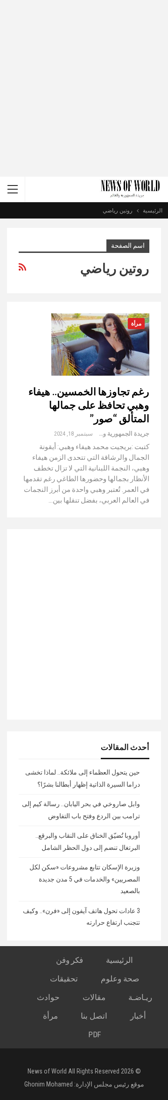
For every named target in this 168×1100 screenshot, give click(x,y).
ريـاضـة (140, 997)
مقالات (94, 997)
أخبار (138, 1015)
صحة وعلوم (120, 978)
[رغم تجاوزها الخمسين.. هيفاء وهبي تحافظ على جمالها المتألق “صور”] (100, 344)
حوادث (48, 997)
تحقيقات (64, 978)
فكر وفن (70, 960)
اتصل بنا (94, 1015)
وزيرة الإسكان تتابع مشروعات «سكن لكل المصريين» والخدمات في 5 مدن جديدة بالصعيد (84, 879)
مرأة (136, 323)
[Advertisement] (84, 88)
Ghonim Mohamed (48, 1084)
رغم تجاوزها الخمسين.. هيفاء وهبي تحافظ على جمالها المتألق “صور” (88, 404)
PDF (94, 1034)
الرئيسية (119, 960)
